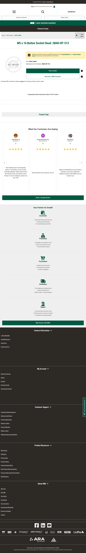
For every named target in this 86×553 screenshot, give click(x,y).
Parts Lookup (4, 458)
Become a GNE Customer (53, 76)
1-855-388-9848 (5, 335)
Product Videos (5, 461)
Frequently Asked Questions (8, 412)
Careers (3, 515)
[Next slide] (81, 163)
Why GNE (3, 492)
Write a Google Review (43, 197)
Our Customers (5, 503)
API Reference (5, 476)
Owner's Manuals (5, 427)
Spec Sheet (81, 35)
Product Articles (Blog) (7, 465)
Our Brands (4, 500)
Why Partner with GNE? (43, 323)
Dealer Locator (64, 17)
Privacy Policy (30, 547)
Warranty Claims (5, 423)
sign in (22, 81)
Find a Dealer (53, 71)
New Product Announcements (9, 469)
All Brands (3, 454)
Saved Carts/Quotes (6, 389)
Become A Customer (21, 17)
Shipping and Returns (6, 416)
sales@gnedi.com (5, 339)
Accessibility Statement (49, 547)
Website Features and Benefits (9, 434)
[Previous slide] (4, 163)
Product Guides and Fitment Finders (10, 473)
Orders (2, 377)
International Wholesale (7, 507)
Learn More (50, 2)
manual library (66, 54)
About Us (3, 489)
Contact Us (4, 343)
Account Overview (5, 374)
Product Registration (6, 419)
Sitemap (57, 547)
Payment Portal (5, 385)
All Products (4, 450)
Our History (4, 496)
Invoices (3, 381)
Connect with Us (5, 347)
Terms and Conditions (39, 547)
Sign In (44, 2)
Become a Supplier (6, 511)
